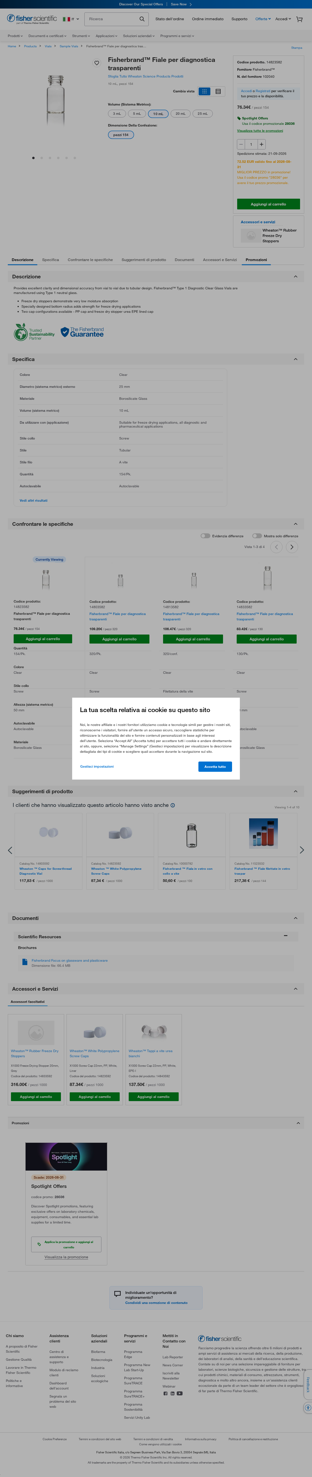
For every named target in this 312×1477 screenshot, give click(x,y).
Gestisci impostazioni (97, 766)
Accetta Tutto (215, 766)
